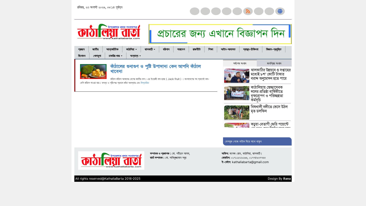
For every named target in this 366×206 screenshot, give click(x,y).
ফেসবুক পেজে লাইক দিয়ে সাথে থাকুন (243, 141)
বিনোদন (81, 56)
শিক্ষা (210, 49)
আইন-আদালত (228, 49)
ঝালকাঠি (149, 49)
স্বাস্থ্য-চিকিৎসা (250, 49)
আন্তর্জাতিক (112, 49)
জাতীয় (95, 49)
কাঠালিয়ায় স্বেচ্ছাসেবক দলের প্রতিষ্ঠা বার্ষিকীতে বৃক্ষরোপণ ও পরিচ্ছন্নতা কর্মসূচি (267, 94)
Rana (287, 178)
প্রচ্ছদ (81, 49)
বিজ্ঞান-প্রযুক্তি (273, 49)
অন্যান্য (134, 56)
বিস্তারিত (145, 82)
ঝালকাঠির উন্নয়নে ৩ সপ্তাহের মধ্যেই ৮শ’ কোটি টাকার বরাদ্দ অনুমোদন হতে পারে (271, 74)
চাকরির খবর (114, 56)
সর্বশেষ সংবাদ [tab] (239, 63)
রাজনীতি (197, 49)
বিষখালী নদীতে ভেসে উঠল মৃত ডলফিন (269, 109)
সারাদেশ (181, 49)
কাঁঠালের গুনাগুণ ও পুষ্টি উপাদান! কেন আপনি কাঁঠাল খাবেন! (155, 69)
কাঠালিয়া (130, 49)
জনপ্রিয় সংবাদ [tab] (274, 63)
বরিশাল (166, 49)
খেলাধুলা (97, 56)
